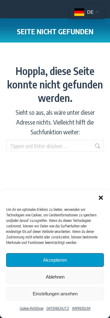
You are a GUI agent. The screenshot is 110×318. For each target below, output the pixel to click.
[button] (101, 198)
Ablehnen (55, 276)
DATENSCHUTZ (57, 308)
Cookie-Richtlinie (31, 308)
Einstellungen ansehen (55, 293)
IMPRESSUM (81, 308)
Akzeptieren (55, 260)
